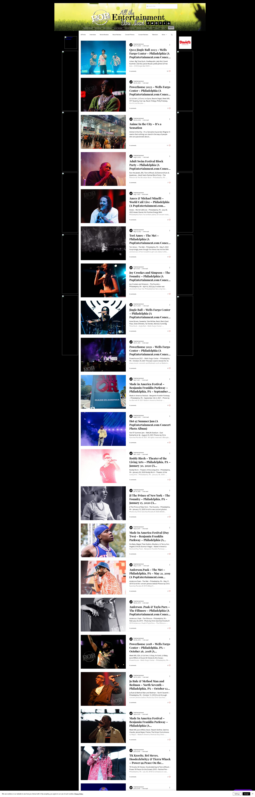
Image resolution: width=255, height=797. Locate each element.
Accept (246, 794)
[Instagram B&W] (156, 23)
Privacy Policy (78, 794)
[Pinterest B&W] (160, 23)
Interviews (93, 34)
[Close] (252, 793)
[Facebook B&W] (148, 23)
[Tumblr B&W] (164, 23)
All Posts (83, 34)
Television (155, 34)
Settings (237, 794)
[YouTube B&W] (168, 23)
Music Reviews (117, 34)
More (163, 34)
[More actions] (170, 45)
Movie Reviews (104, 34)
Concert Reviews (143, 34)
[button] (172, 35)
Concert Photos (129, 34)
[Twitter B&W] (152, 23)
